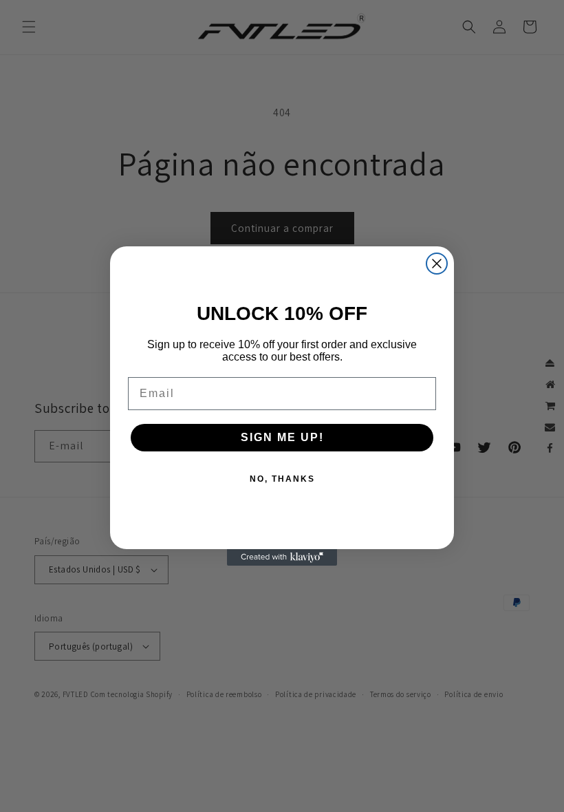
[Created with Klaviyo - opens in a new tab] (282, 557)
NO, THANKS (282, 479)
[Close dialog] (436, 263)
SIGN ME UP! (282, 437)
